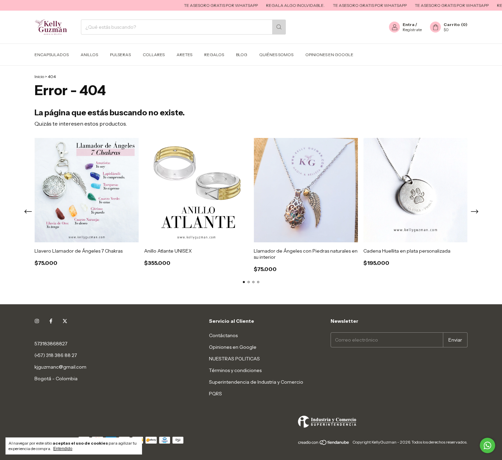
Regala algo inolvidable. (283, 5)
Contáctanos (223, 335)
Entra (409, 24)
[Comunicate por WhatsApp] (487, 445)
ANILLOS (89, 54)
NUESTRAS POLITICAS (234, 359)
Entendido (62, 448)
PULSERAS (120, 54)
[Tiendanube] (323, 443)
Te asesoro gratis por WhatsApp (209, 5)
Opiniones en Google (329, 54)
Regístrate (412, 29)
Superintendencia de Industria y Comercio (256, 382)
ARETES (184, 54)
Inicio (39, 76)
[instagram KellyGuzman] (36, 321)
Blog (241, 54)
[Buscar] (279, 27)
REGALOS (214, 54)
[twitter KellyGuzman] (64, 321)
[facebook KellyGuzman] (50, 321)
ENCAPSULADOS (51, 54)
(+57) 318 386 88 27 (55, 355)
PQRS (215, 394)
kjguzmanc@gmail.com (60, 367)
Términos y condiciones (235, 370)
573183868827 (50, 344)
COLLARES (154, 54)
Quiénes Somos (276, 54)
